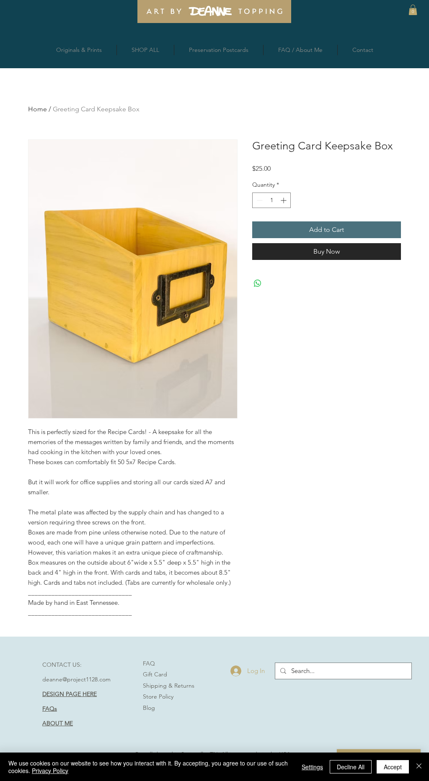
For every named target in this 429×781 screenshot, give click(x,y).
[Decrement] (258, 200)
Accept (393, 767)
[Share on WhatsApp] (258, 283)
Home (37, 109)
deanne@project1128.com (76, 679)
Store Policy (158, 696)
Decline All (350, 767)
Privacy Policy (50, 770)
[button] (412, 10)
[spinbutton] (271, 200)
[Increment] (284, 200)
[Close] (419, 766)
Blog (149, 708)
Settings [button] (312, 767)
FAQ (149, 663)
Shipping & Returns (168, 685)
